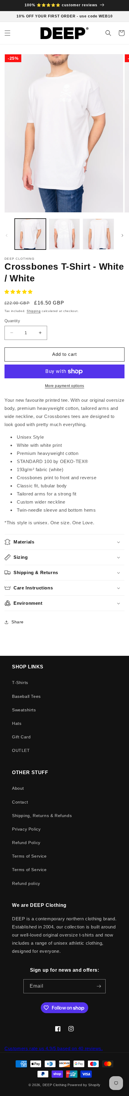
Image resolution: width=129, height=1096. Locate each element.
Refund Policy (26, 842)
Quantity (12, 321)
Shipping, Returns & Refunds (42, 815)
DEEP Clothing (55, 1085)
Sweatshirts (24, 709)
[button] (7, 33)
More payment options (64, 386)
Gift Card (21, 736)
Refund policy (26, 883)
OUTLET (21, 750)
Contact (20, 802)
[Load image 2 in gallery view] (64, 234)
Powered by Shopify (84, 1085)
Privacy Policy (26, 829)
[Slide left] (6, 235)
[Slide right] (122, 235)
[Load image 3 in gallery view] (98, 234)
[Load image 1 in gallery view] (30, 234)
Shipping (34, 311)
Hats (16, 723)
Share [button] (17, 621)
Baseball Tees (26, 696)
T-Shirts (20, 682)
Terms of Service (29, 856)
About (18, 788)
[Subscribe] (98, 986)
